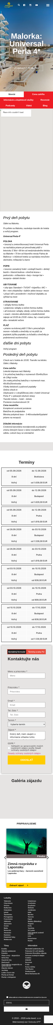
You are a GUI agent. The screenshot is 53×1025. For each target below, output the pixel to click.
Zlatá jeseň (5, 962)
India (29, 912)
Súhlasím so (28, 997)
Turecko (31, 917)
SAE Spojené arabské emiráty (36, 933)
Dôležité (28, 960)
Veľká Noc (5, 958)
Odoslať (26, 760)
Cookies (28, 958)
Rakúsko (7, 935)
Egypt (30, 919)
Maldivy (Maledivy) (34, 921)
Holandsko (8, 910)
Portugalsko (8, 917)
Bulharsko (7, 908)
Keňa (30, 926)
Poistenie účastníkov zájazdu (35, 953)
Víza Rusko (29, 969)
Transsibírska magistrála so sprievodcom (11, 965)
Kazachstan (32, 938)
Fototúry (4, 953)
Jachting (4, 970)
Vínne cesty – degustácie (10, 955)
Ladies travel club (7, 973)
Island (6, 912)
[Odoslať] (26, 1009)
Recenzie (28, 962)
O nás (27, 964)
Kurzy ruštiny (30, 967)
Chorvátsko (8, 903)
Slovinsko (7, 933)
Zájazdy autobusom (8, 951)
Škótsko (31, 908)
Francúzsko (8, 919)
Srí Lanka (31, 930)
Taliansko (7, 901)
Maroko (30, 914)
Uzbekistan (32, 901)
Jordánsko (32, 910)
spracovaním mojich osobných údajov (32, 997)
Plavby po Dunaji (7, 975)
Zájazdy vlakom (7, 968)
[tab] (12, 94)
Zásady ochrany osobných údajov (24, 753)
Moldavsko (8, 939)
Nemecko (7, 930)
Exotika (4, 949)
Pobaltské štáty (9, 937)
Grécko (6, 905)
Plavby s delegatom (8, 977)
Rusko (30, 941)
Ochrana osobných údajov (34, 955)
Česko (6, 926)
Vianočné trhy (6, 960)
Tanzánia (31, 928)
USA (29, 936)
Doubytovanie (30, 971)
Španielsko (8, 914)
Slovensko (8, 924)
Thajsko (31, 924)
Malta (6, 928)
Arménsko (32, 903)
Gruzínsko (31, 905)
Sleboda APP (34, 1022)
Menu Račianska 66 (32, 974)
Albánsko (7, 921)
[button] (47, 5)
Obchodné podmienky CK (34, 949)
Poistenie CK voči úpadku (34, 951)
